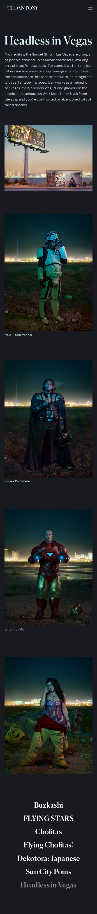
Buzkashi (48, 805)
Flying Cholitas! (48, 844)
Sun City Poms (48, 871)
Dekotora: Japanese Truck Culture (48, 874)
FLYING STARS (48, 818)
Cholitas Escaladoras (48, 847)
